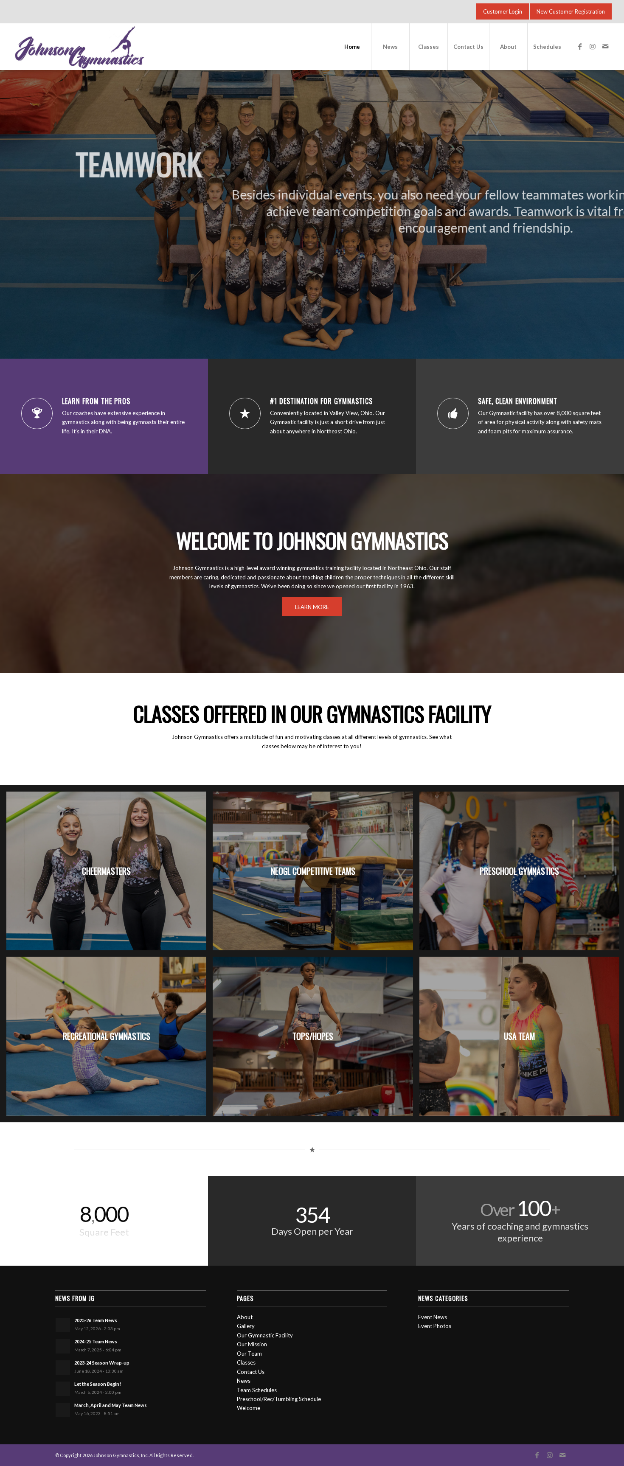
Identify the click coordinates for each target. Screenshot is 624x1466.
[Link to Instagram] (592, 46)
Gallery (246, 1326)
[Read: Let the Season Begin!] (62, 1388)
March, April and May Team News (110, 1405)
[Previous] (7, 200)
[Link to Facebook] (579, 46)
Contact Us (250, 1371)
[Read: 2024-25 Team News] (62, 1346)
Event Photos (434, 1326)
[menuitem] (352, 46)
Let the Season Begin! (97, 1384)
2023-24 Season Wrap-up (101, 1362)
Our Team (249, 1353)
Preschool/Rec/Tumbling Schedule (279, 1399)
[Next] (616, 200)
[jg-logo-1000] (137, 46)
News (243, 1380)
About (245, 1317)
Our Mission (252, 1344)
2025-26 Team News (95, 1320)
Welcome (248, 1407)
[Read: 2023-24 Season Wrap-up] (62, 1367)
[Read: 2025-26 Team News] (62, 1325)
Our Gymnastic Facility (265, 1335)
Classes (246, 1362)
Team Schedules (257, 1390)
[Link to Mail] (605, 46)
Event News (432, 1317)
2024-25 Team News (95, 1341)
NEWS (312, 260)
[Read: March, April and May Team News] (62, 1410)
